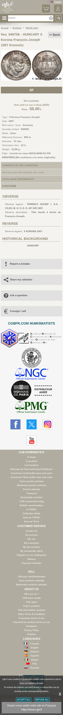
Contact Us (31, 530)
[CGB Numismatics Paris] (7, 12)
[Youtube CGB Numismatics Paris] (32, 440)
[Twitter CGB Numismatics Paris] (32, 424)
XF (31, 90)
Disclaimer (31, 626)
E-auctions (31, 461)
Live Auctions (31, 465)
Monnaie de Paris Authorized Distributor (31, 469)
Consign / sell (18, 311)
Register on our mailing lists (31, 555)
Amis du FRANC (31, 517)
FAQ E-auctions (31, 606)
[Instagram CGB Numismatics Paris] (48, 424)
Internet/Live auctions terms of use (31, 622)
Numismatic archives (31, 497)
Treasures (31, 493)
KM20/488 (9, 186)
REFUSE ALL (42, 699)
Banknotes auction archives (31, 485)
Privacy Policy (31, 630)
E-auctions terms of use (31, 618)
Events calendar (31, 489)
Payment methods (31, 563)
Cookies (31, 634)
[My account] (58, 12)
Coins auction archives (31, 481)
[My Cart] (46, 12)
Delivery (31, 559)
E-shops (31, 457)
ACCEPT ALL (23, 699)
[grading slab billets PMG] (31, 407)
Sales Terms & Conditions (31, 614)
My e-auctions (31, 543)
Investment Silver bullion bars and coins (31, 477)
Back (56, 34)
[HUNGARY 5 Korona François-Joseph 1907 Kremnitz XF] (31, 79)
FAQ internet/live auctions (31, 610)
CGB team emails (31, 598)
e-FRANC (31, 509)
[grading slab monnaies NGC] (31, 374)
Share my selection (21, 279)
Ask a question (18, 295)
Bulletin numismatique (31, 505)
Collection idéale (31, 513)
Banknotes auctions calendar (31, 584)
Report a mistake (20, 263)
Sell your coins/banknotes (31, 576)
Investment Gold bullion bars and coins (31, 473)
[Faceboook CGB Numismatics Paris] (15, 424)
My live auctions (31, 547)
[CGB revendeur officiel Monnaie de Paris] (31, 390)
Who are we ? (31, 594)
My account (31, 535)
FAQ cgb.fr (31, 602)
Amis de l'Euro (31, 521)
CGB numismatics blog (31, 501)
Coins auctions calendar (31, 580)
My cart (31, 539)
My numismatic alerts (31, 551)
